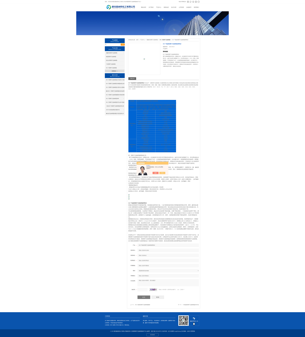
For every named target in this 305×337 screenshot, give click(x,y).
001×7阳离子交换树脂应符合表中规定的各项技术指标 (115, 103)
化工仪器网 (171, 331)
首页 (137, 39)
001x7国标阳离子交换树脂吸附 (142, 304)
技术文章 (173, 7)
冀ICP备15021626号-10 (156, 331)
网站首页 (143, 7)
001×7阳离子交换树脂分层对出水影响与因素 (115, 88)
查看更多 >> (115, 71)
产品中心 (158, 7)
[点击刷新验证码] (153, 289)
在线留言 (188, 7)
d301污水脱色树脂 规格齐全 (113, 109)
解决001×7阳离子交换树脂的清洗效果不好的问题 (115, 91)
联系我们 (196, 7)
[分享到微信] (190, 1)
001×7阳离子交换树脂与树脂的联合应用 (115, 84)
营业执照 (152, 334)
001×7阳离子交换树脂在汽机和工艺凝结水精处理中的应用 (115, 80)
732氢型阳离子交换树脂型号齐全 (191, 304)
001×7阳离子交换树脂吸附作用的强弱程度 (115, 95)
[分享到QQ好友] (198, 1)
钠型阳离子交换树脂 (111, 56)
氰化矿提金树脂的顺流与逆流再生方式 (115, 114)
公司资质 (181, 7)
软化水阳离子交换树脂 (111, 60)
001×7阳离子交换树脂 (111, 67)
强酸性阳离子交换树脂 (111, 53)
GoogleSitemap (177, 331)
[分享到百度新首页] (196, 1)
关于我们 (151, 7)
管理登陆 (192, 331)
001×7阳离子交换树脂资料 (112, 98)
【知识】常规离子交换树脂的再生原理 (115, 106)
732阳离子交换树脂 (110, 64)
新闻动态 (166, 7)
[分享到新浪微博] (193, 1)
